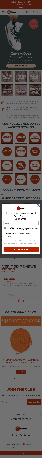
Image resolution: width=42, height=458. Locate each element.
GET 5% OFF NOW (21, 249)
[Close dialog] (38, 205)
